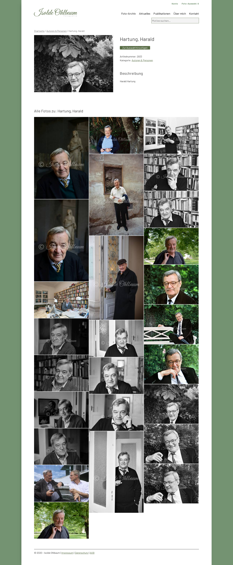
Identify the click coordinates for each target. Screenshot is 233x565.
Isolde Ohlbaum (55, 13)
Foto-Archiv (128, 13)
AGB (92, 552)
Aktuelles (144, 13)
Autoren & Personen (56, 31)
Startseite (39, 31)
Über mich (179, 13)
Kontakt (194, 13)
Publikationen (161, 13)
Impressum (67, 552)
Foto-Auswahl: (190, 3)
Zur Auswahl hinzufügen (135, 47)
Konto (175, 3)
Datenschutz (81, 552)
